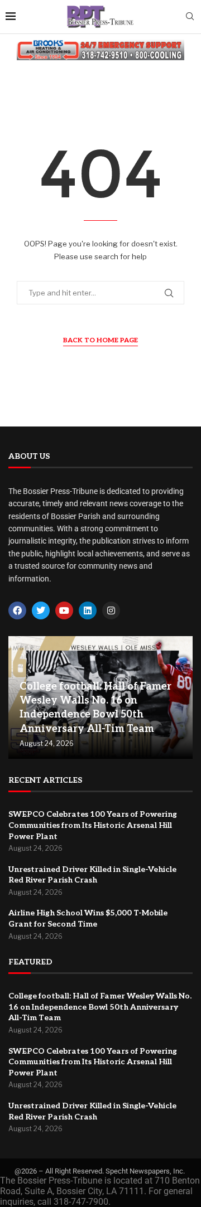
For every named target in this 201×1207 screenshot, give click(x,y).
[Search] (189, 17)
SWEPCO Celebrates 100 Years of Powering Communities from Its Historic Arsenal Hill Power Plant (92, 825)
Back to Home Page (100, 340)
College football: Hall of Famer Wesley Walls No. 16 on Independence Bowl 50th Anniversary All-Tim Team (100, 1006)
